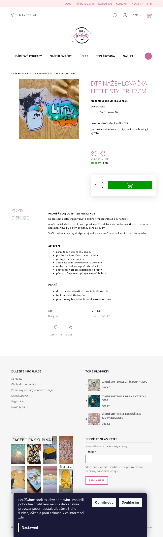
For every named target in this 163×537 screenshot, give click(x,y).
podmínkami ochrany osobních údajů (114, 469)
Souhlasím (130, 502)
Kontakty (121, 3)
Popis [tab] (17, 210)
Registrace (105, 3)
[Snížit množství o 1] (103, 187)
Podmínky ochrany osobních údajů (32, 390)
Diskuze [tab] (20, 217)
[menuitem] (28, 56)
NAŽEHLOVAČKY (101, 316)
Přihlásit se (97, 480)
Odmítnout (104, 502)
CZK (136, 15)
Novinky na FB (19, 407)
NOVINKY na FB (141, 3)
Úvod (68, 3)
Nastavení (30, 527)
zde (21, 517)
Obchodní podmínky (23, 384)
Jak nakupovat (85, 3)
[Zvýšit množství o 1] (103, 183)
